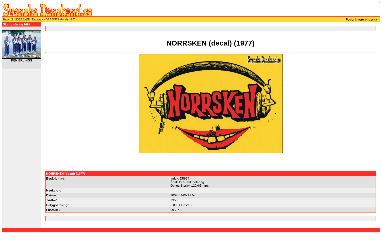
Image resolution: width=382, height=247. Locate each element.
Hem (6, 19)
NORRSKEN (22, 19)
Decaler (37, 19)
